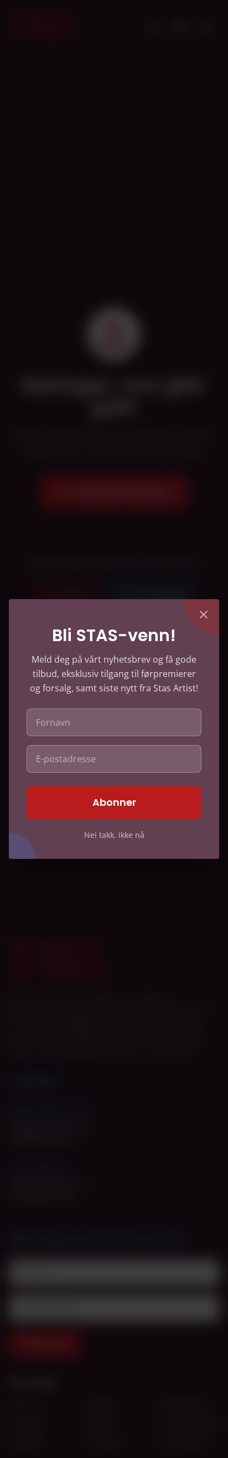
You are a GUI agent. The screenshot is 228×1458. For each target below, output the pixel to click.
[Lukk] (203, 614)
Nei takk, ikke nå (114, 835)
